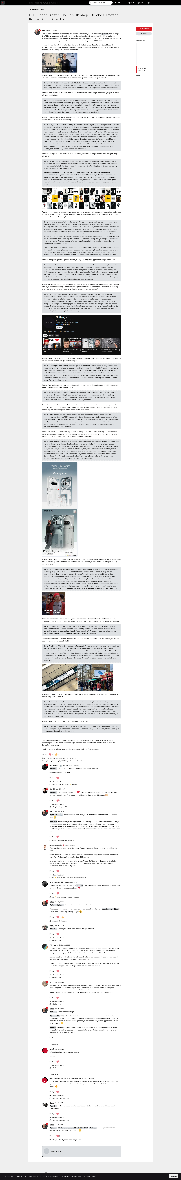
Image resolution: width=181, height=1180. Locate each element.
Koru (94, 1128)
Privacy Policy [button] (90, 1176)
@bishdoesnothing (110, 909)
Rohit (54, 822)
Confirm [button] (174, 1176)
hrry (54, 1027)
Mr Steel (56, 815)
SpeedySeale (57, 905)
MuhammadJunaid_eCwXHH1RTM (74, 1128)
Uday (54, 1012)
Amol (54, 1128)
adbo (54, 768)
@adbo (80, 885)
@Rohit (105, 34)
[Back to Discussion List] (3, 3)
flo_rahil (55, 1016)
